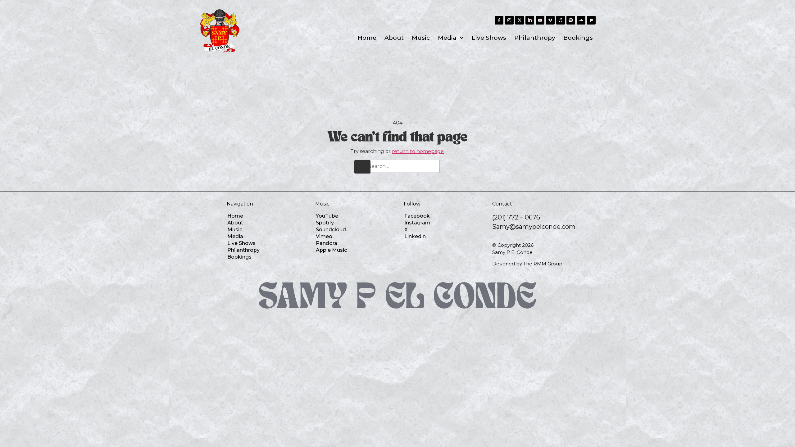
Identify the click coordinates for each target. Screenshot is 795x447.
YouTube (327, 216)
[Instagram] (509, 20)
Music (421, 37)
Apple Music (331, 250)
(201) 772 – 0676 (516, 217)
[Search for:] (397, 166)
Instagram (417, 223)
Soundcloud (331, 230)
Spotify (325, 223)
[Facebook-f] (499, 20)
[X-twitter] (519, 20)
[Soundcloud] (581, 20)
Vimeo (324, 236)
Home (367, 37)
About (394, 37)
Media (447, 37)
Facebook (417, 216)
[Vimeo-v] (550, 20)
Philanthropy (534, 37)
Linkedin (415, 236)
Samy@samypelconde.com (533, 226)
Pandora (326, 243)
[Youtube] (540, 20)
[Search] (362, 167)
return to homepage (418, 151)
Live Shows (489, 37)
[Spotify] (570, 20)
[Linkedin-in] (529, 20)
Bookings (578, 37)
